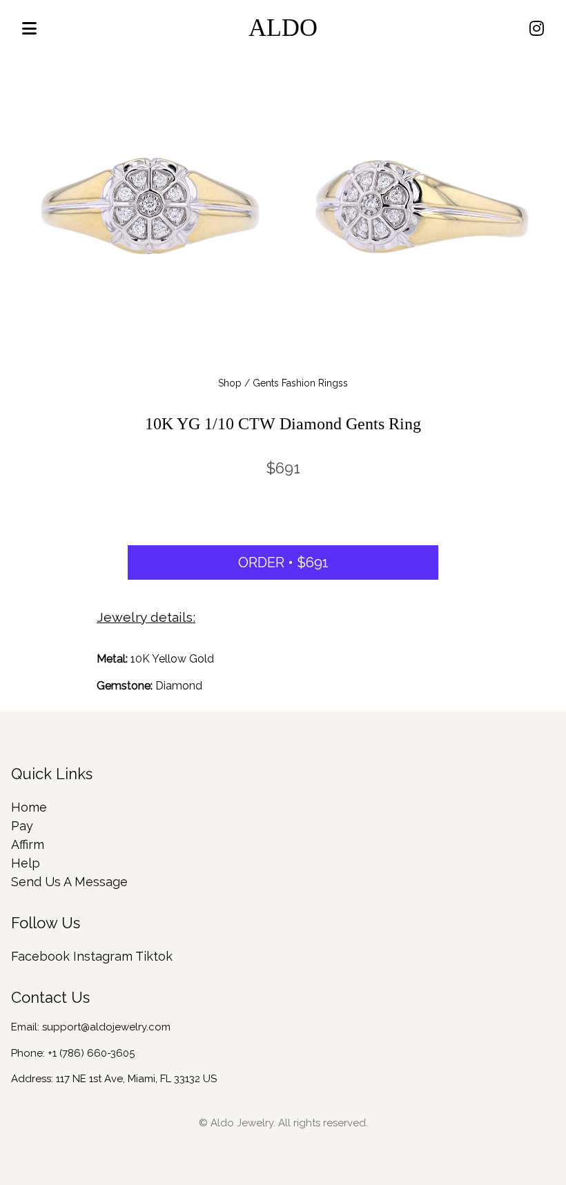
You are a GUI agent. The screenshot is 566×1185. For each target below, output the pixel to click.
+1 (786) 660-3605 (91, 1053)
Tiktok (154, 956)
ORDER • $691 (283, 562)
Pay (22, 826)
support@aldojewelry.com (106, 1027)
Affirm (27, 844)
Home (29, 807)
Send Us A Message (69, 881)
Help (25, 863)
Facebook (40, 956)
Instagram (103, 956)
